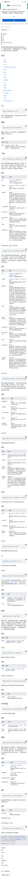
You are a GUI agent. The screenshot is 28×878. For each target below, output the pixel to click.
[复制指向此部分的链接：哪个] (6, 790)
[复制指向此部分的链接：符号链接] (9, 704)
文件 (5, 75)
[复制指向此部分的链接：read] (5, 648)
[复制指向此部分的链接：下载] (6, 154)
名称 (5, 77)
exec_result (6, 378)
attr (5, 59)
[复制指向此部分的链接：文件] (6, 492)
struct (4, 111)
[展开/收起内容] (7, 34)
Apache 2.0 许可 (20, 838)
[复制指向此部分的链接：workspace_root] (14, 823)
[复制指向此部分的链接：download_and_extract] (19, 246)
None (4, 438)
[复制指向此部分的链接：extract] (7, 433)
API (9, 26)
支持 (2, 858)
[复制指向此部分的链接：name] (6, 541)
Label (17, 185)
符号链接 (6, 93)
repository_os (6, 561)
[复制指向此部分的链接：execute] (8, 373)
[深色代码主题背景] (26, 109)
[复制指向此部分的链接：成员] (6, 56)
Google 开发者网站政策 (16, 839)
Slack (2, 862)
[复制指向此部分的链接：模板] (6, 737)
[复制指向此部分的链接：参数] (5, 138)
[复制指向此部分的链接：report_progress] (14, 676)
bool (4, 127)
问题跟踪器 (3, 860)
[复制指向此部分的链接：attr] (5, 106)
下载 (5, 64)
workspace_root (8, 101)
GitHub (2, 852)
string (7, 145)
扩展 (6, 26)
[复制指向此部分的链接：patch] (6, 571)
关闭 (14, 16)
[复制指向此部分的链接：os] (4, 556)
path (13, 145)
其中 (5, 98)
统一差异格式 (11, 582)
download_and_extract (9, 67)
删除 (5, 62)
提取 (5, 72)
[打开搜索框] (22, 2)
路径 (5, 85)
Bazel (2, 26)
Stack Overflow (4, 865)
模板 (5, 95)
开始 (14, 20)
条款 (2, 871)
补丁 (5, 82)
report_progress (8, 90)
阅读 (5, 88)
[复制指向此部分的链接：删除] (6, 122)
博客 (2, 850)
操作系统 (6, 80)
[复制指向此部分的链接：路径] (6, 611)
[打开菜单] (2, 1)
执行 (5, 69)
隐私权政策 (7, 871)
